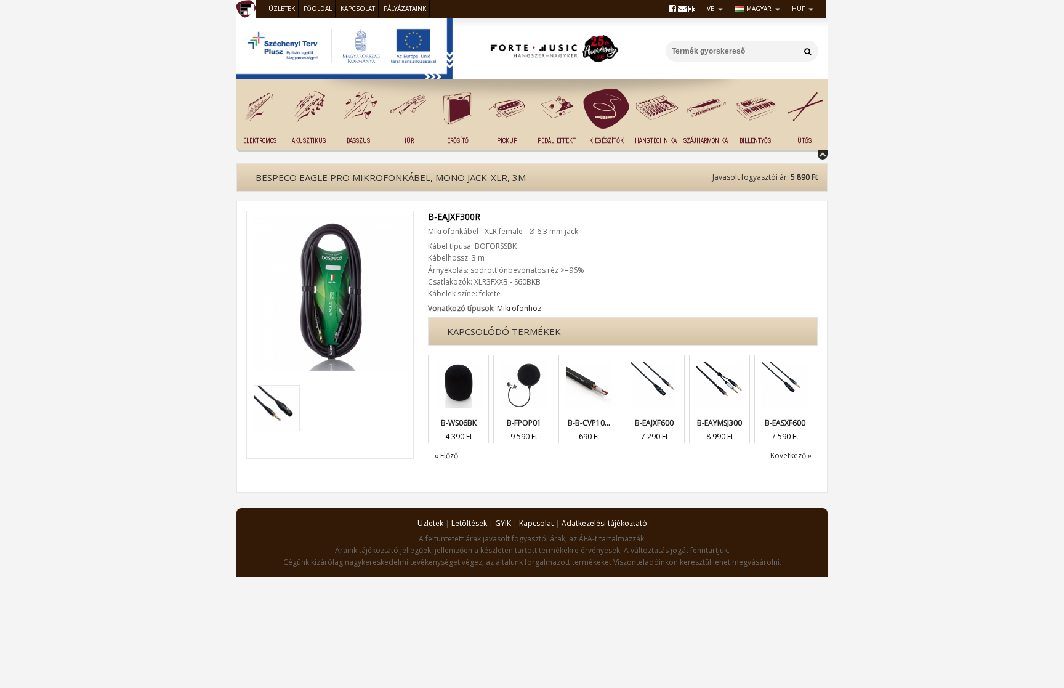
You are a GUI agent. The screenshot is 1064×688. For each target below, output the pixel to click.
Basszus (358, 140)
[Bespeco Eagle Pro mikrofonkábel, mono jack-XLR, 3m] (330, 222)
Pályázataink (405, 8)
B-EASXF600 (785, 423)
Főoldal (318, 8)
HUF (798, 8)
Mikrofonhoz (519, 308)
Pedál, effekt (557, 140)
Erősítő (458, 140)
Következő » (791, 455)
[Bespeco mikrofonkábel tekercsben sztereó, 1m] (589, 361)
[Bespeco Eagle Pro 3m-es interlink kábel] (719, 361)
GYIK (503, 523)
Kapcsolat (358, 8)
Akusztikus (309, 140)
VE (710, 8)
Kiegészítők (606, 140)
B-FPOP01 (524, 423)
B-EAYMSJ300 (719, 423)
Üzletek (281, 8)
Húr (408, 140)
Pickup (507, 140)
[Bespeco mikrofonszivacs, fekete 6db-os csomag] (458, 361)
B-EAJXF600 (654, 423)
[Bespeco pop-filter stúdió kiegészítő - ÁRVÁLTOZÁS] (523, 361)
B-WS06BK (459, 423)
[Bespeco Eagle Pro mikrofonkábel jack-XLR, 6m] (785, 361)
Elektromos (259, 140)
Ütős (804, 140)
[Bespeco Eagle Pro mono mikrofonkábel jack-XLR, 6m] (654, 361)
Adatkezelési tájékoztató (604, 523)
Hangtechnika (656, 140)
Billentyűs (755, 140)
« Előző (446, 455)
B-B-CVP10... (589, 423)
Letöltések (469, 523)
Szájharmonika (705, 140)
